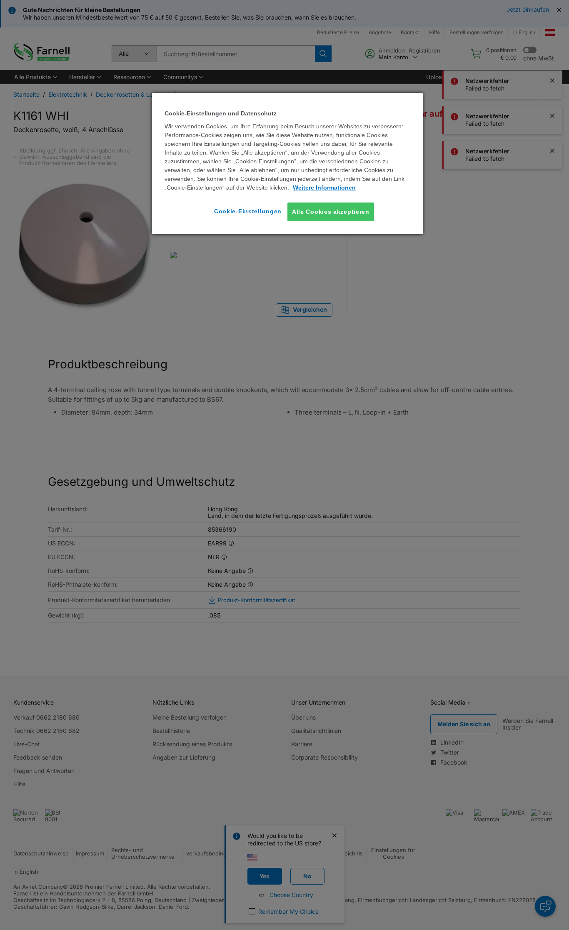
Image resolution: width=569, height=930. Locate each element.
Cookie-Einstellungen (248, 211)
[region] (287, 163)
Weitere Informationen (324, 187)
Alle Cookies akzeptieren (330, 211)
